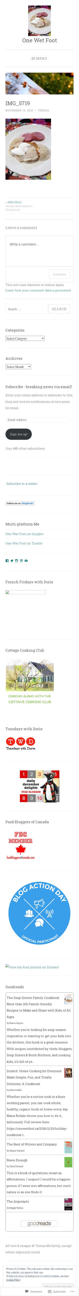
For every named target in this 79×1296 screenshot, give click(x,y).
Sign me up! (18, 434)
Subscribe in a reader (21, 484)
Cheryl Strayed (16, 1166)
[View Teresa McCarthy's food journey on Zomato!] (32, 967)
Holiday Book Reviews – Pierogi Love (19, 206)
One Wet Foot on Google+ (24, 534)
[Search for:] (26, 309)
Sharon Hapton (16, 1023)
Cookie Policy (13, 1279)
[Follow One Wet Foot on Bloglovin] (20, 504)
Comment (59, 274)
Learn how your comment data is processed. (38, 290)
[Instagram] (16, 560)
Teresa (43, 110)
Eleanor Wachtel (17, 1150)
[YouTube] (26, 560)
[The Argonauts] (68, 1209)
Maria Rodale (15, 1090)
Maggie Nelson (16, 1208)
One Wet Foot (39, 40)
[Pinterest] (21, 560)
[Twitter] (12, 560)
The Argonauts (18, 1201)
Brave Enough (17, 1160)
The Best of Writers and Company (32, 1144)
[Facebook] (7, 560)
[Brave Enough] (68, 1166)
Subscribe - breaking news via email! (38, 386)
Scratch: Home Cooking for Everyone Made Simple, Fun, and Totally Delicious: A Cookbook (34, 1077)
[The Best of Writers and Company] (68, 1152)
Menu (41, 58)
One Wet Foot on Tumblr (24, 543)
